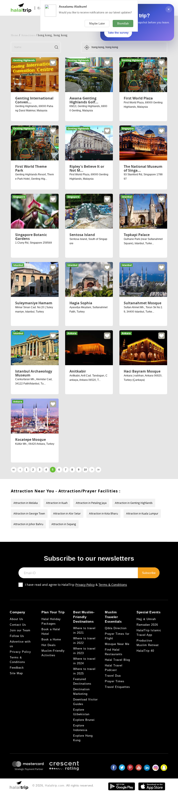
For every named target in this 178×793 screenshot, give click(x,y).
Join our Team (20, 630)
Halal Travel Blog (117, 659)
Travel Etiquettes (117, 687)
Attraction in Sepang (63, 524)
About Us (16, 619)
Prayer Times (114, 681)
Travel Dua (113, 675)
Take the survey (118, 32)
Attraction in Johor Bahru (28, 524)
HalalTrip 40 (145, 650)
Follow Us (17, 636)
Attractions (28, 35)
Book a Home (51, 639)
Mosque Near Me (117, 644)
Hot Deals (48, 645)
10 (85, 469)
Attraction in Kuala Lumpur (142, 513)
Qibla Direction (116, 628)
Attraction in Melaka (25, 503)
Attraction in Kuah (57, 503)
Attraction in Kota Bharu (103, 513)
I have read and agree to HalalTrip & (76, 585)
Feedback (17, 667)
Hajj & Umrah (146, 619)
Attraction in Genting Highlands (134, 503)
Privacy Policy (85, 585)
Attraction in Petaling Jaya (91, 503)
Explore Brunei (84, 719)
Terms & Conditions (113, 585)
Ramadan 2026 (147, 624)
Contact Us (18, 624)
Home (14, 35)
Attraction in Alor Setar (67, 513)
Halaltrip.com (54, 785)
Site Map (16, 673)
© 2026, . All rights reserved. (63, 785)
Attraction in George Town (29, 513)
